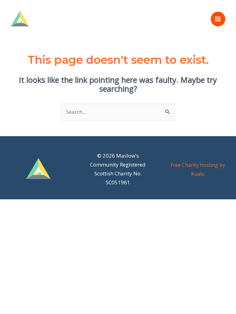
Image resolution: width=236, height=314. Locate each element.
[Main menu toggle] (218, 19)
